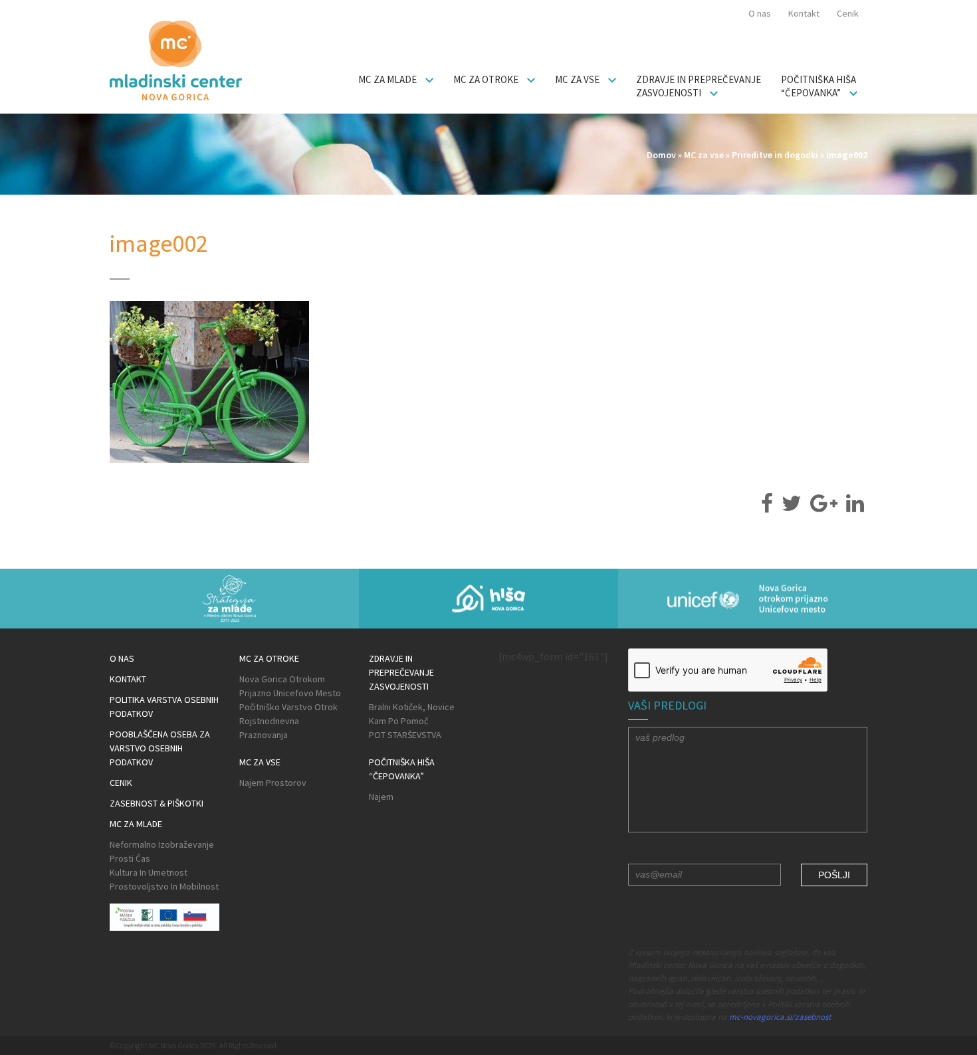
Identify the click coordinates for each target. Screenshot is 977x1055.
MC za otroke (486, 79)
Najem (381, 797)
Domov (661, 155)
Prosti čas (130, 858)
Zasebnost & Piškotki (156, 803)
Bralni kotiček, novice (412, 707)
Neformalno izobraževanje (162, 844)
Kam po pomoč (398, 721)
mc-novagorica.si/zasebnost (780, 1016)
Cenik (848, 13)
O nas (759, 13)
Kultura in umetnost (148, 872)
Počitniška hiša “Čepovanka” (818, 86)
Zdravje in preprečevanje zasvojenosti (698, 86)
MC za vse (578, 79)
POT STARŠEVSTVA (405, 735)
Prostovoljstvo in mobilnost (164, 886)
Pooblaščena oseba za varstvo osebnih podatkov (160, 748)
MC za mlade (388, 79)
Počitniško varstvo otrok (288, 707)
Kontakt (803, 13)
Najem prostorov (272, 783)
